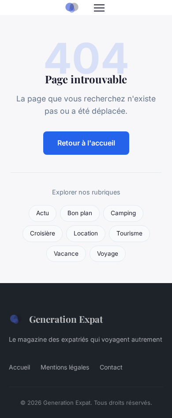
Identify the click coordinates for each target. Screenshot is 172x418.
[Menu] (99, 8)
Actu (42, 212)
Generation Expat (66, 319)
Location (86, 233)
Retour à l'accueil (86, 142)
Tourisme (129, 233)
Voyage (107, 253)
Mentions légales (65, 367)
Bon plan (79, 212)
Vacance (66, 253)
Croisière (42, 233)
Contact (111, 367)
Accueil (19, 367)
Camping (123, 212)
